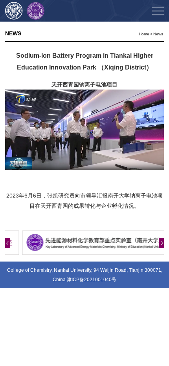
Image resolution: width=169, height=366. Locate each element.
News (158, 34)
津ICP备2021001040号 (91, 279)
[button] (7, 243)
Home (144, 34)
